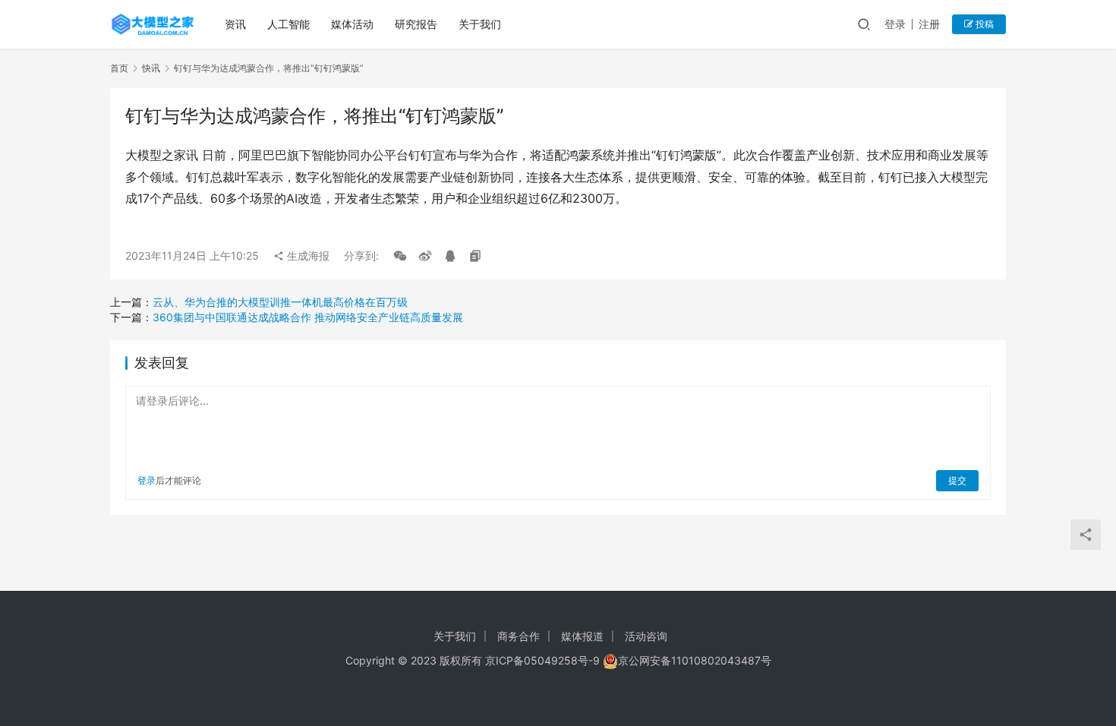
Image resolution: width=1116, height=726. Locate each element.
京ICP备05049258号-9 (542, 660)
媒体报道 (582, 636)
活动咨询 (646, 636)
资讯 (235, 23)
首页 (119, 68)
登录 (895, 23)
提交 (957, 480)
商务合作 (518, 636)
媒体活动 (352, 23)
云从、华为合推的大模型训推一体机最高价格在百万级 (280, 301)
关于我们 (480, 23)
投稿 (983, 24)
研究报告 (416, 23)
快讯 (151, 68)
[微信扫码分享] (400, 256)
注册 (929, 23)
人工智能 (288, 23)
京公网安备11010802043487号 (694, 660)
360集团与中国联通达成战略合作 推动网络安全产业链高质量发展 (308, 317)
